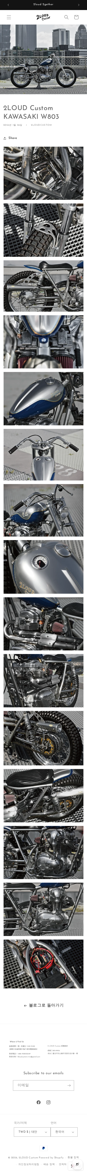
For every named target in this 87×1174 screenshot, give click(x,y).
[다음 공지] (79, 5)
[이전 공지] (8, 5)
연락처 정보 (66, 1164)
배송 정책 (49, 1164)
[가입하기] (69, 1085)
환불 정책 (73, 1157)
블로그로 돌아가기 (46, 1006)
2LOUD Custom (28, 1158)
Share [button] (12, 138)
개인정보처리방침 (28, 1164)
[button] (9, 17)
